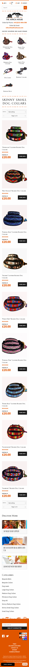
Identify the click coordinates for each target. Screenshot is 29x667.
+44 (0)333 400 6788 (20, 22)
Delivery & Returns (14, 646)
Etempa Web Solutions (17, 662)
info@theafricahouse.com (14, 28)
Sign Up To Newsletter (14, 628)
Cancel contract (8, 664)
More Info (22, 156)
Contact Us (14, 648)
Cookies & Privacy (14, 652)
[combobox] (13, 7)
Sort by (4, 111)
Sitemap (14, 650)
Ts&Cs (14, 644)
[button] (5, 152)
